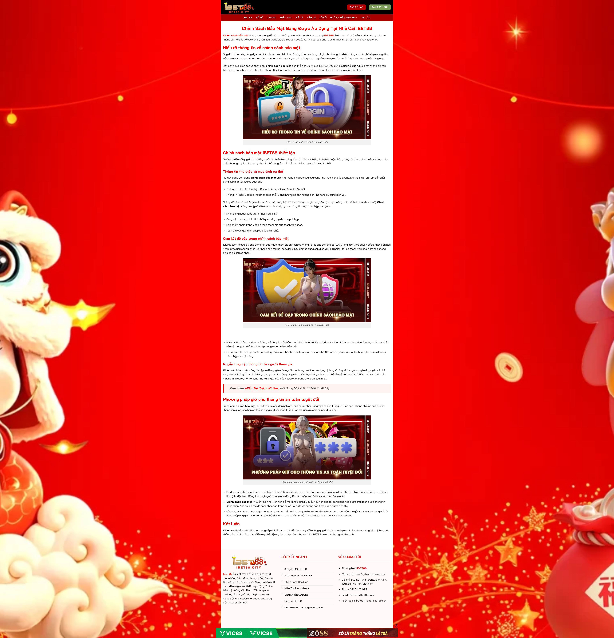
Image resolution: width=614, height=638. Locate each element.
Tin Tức (365, 17)
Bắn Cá (311, 17)
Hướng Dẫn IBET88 (342, 17)
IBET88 (248, 17)
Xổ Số (322, 17)
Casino (271, 17)
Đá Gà (299, 17)
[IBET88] (239, 7)
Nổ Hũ (259, 17)
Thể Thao (286, 17)
